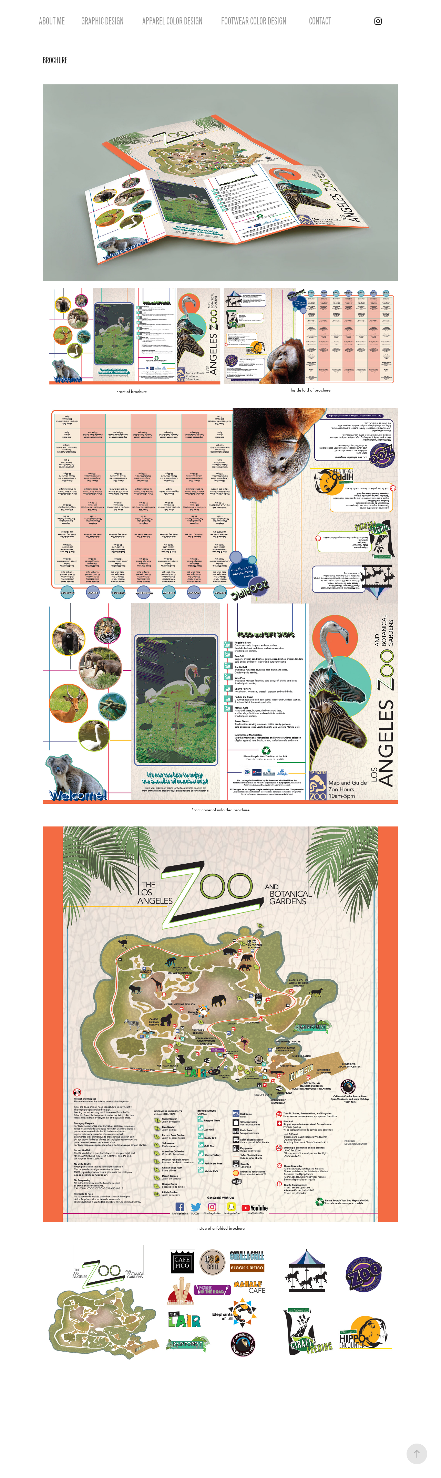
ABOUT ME (52, 21)
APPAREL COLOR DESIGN (172, 21)
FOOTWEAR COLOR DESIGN (253, 21)
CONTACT (320, 21)
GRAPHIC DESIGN (102, 21)
